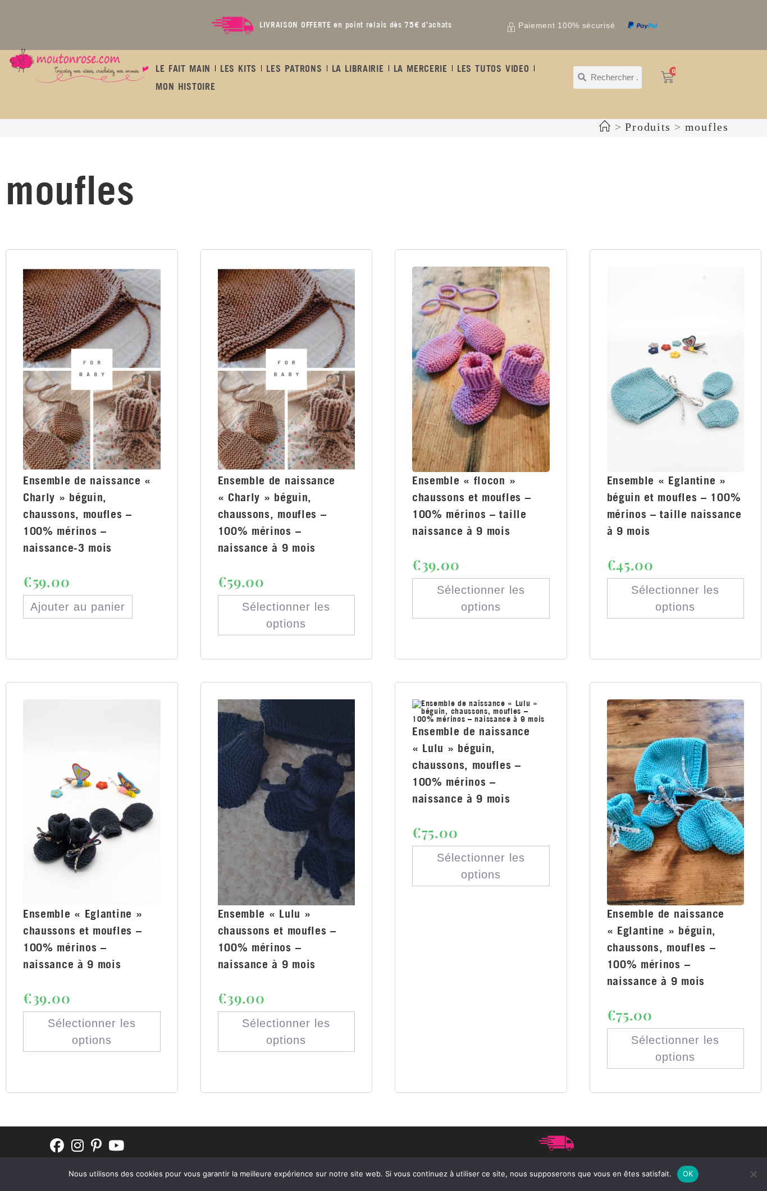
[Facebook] (57, 1146)
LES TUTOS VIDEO (493, 68)
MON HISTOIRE (185, 86)
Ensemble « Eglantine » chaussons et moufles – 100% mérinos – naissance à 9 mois (82, 938)
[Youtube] (116, 1146)
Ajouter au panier (77, 607)
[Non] (753, 1174)
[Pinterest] (96, 1146)
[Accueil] (605, 127)
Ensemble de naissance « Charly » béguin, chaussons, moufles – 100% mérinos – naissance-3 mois (87, 514)
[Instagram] (77, 1146)
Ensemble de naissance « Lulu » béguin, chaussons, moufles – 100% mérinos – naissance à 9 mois (471, 764)
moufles (707, 127)
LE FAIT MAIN (183, 68)
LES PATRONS (294, 68)
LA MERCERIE (421, 68)
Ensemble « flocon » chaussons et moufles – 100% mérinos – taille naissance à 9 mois (471, 505)
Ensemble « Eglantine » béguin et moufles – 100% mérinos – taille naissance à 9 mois (674, 505)
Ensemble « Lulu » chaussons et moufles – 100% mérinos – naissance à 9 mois (277, 938)
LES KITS (238, 68)
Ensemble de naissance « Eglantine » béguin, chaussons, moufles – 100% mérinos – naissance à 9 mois (666, 947)
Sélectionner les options (286, 615)
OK (688, 1173)
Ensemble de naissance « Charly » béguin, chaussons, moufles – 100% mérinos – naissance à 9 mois (277, 514)
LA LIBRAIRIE (358, 68)
